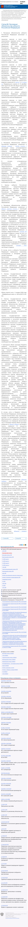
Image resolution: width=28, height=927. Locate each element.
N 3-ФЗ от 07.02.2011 (5, 733)
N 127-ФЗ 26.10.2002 (5, 773)
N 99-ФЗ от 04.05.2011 (6, 748)
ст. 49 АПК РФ (4, 896)
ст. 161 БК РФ (4, 856)
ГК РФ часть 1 (5, 559)
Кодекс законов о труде (8, 667)
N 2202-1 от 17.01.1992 (5, 767)
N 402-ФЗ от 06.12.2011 (6, 738)
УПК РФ (4, 587)
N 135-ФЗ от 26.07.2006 (6, 743)
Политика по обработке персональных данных (12, 918)
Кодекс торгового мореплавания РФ (11, 577)
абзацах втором (6, 146)
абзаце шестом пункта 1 (10, 209)
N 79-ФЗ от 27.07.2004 (6, 701)
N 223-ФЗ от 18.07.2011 (6, 760)
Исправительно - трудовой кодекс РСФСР (12, 663)
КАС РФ (4, 573)
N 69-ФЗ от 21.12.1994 (5, 686)
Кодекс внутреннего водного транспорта (12, 575)
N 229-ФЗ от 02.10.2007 (6, 788)
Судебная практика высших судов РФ (11, 589)
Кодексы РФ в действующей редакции (11, 549)
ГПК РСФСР (5, 655)
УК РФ (3, 585)
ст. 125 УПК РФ (4, 877)
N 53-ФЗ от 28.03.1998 (6, 794)
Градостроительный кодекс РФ (10, 569)
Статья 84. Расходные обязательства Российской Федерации (6, 539)
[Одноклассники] (24, 544)
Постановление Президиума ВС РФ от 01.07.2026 (14, 601)
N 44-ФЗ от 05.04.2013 (6, 783)
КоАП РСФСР (5, 665)
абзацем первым (20, 531)
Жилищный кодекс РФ (7, 571)
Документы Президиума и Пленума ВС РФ (12, 599)
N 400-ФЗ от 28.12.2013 (6, 680)
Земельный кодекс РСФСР (8, 661)
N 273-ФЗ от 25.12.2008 (6, 717)
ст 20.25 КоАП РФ (5, 821)
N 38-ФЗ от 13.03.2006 (6, 722)
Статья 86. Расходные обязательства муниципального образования (21, 539)
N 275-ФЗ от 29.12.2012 (6, 706)
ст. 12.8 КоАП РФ (4, 844)
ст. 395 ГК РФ (4, 814)
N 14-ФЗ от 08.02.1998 (6, 755)
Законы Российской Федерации (10, 591)
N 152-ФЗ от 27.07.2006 (6, 778)
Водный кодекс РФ (7, 555)
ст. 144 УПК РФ (4, 870)
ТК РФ (3, 581)
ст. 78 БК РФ (4, 835)
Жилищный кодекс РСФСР (8, 659)
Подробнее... (24, 649)
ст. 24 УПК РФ (4, 882)
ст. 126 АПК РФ (4, 889)
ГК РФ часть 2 (5, 561)
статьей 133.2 (21, 245)
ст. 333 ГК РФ (4, 804)
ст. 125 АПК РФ (4, 905)
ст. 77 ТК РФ (3, 863)
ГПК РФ (4, 567)
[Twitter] (22, 544)
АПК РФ (4, 551)
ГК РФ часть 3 (5, 563)
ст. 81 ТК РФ (3, 828)
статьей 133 (23, 231)
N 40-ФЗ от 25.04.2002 (6, 691)
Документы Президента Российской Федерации (14, 593)
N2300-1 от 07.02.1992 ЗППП (7, 712)
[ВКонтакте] (21, 544)
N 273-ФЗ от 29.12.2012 (6, 696)
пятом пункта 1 (21, 146)
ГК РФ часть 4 (5, 565)
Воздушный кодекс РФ (8, 557)
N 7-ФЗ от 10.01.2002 (5, 727)
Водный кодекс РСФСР (8, 653)
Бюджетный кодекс (7, 553)
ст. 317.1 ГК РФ (4, 809)
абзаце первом (14, 424)
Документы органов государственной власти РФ (14, 598)
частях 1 (17, 82)
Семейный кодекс (6, 579)
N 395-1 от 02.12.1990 (5, 799)
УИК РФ (4, 583)
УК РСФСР (4, 671)
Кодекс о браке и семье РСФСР (10, 669)
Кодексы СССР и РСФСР (8, 651)
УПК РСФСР (5, 673)
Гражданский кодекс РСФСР (9, 657)
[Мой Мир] (25, 544)
